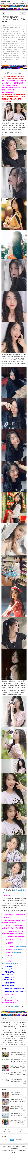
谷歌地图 (16, 1148)
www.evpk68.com (19, 949)
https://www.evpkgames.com (10, 958)
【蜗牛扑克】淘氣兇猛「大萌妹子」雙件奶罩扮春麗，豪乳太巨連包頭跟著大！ (18, 1094)
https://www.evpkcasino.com (10, 963)
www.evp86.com (13, 73)
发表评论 (23, 13)
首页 (3, 3)
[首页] (26, 1144)
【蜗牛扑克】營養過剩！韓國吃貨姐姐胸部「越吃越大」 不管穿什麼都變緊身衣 (18, 1108)
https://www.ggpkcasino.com (10, 969)
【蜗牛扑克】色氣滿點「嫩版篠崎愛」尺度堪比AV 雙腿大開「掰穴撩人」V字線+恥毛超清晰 (18, 1101)
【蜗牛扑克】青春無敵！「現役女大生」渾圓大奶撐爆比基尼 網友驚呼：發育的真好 (18, 1061)
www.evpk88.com (21, 946)
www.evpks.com (19, 936)
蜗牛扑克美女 (8, 3)
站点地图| (23, 1146)
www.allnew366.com (8, 979)
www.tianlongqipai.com (9, 997)
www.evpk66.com (19, 943)
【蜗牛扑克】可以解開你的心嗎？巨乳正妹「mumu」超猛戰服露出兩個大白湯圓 (18, 1054)
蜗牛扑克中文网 (5, 1)
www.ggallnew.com (20, 991)
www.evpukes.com (17, 952)
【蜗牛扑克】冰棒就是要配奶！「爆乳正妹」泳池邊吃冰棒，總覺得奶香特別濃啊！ (18, 1081)
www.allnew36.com (7, 974)
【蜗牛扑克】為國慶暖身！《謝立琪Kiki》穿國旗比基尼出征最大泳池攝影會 (18, 1122)
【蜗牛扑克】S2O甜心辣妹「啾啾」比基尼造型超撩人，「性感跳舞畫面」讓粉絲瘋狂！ (17, 1067)
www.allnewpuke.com (8, 985)
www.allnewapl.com (18, 988)
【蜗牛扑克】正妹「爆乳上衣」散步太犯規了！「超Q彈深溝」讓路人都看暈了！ (18, 1074)
